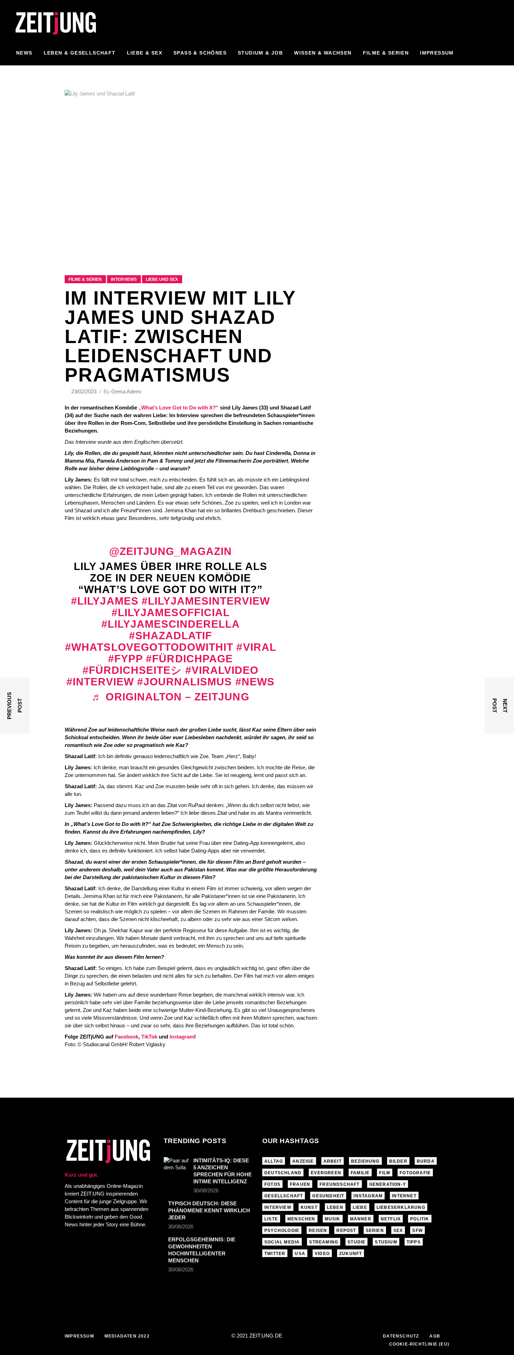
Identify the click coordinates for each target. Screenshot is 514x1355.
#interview (100, 681)
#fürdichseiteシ (132, 670)
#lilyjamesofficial (170, 612)
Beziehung (365, 1161)
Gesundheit (328, 1195)
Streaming (323, 1242)
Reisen (318, 1230)
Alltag (273, 1161)
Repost (346, 1230)
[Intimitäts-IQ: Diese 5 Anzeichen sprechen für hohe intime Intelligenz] (176, 1165)
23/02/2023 (84, 391)
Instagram (368, 1195)
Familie (360, 1172)
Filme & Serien (85, 279)
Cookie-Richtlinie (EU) (419, 1344)
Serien (375, 1230)
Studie (356, 1242)
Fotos (272, 1184)
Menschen (301, 1219)
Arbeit (332, 1161)
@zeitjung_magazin (170, 551)
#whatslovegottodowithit (149, 647)
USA (300, 1253)
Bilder (398, 1161)
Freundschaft (339, 1184)
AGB (434, 1336)
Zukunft (350, 1253)
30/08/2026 (206, 1190)
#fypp (125, 658)
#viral (256, 647)
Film (384, 1172)
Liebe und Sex (162, 279)
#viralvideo (222, 670)
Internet (404, 1195)
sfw (417, 1230)
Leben (335, 1207)
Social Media (282, 1242)
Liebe (360, 1207)
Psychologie (281, 1230)
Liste (271, 1219)
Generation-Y (387, 1184)
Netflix (391, 1219)
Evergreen (326, 1172)
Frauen (300, 1184)
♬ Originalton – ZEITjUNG (170, 697)
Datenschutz (401, 1336)
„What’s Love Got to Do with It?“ (178, 408)
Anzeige (303, 1161)
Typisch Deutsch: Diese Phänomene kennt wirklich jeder (209, 1210)
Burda (426, 1161)
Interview (277, 1207)
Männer (360, 1219)
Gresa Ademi (126, 391)
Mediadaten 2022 (127, 1336)
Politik (419, 1219)
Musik (333, 1219)
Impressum (79, 1336)
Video (322, 1253)
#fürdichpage (189, 658)
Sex (398, 1230)
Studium (386, 1242)
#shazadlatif (170, 635)
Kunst (309, 1207)
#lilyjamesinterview (206, 601)
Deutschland (282, 1172)
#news (254, 681)
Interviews (124, 279)
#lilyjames (104, 601)
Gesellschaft (283, 1195)
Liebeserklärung (401, 1207)
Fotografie (415, 1172)
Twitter (274, 1253)
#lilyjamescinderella (170, 624)
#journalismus (184, 681)
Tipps (414, 1242)
